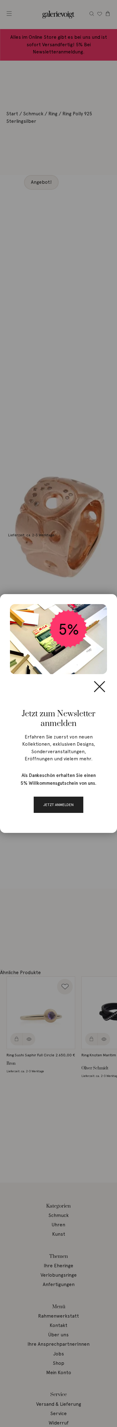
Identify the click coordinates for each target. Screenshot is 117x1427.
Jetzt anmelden (58, 805)
